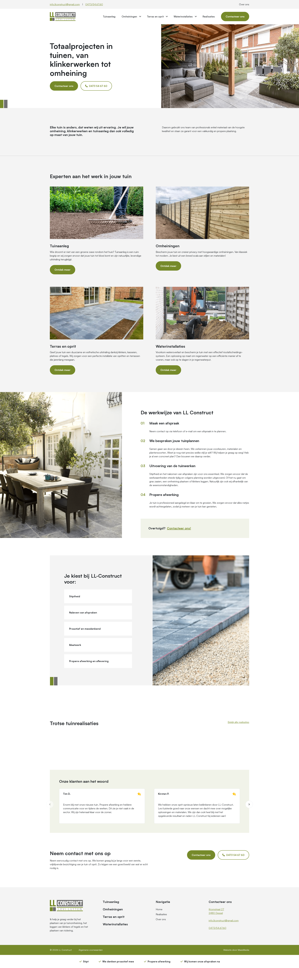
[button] (249, 804)
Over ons (244, 4)
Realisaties (209, 16)
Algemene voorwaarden (91, 950)
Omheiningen (129, 16)
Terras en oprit (155, 16)
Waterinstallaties (183, 16)
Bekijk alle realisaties (238, 722)
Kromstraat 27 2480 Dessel (216, 911)
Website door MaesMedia (236, 950)
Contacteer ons (235, 16)
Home (159, 909)
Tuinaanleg (109, 16)
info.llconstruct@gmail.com (65, 4)
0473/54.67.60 (94, 4)
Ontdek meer (63, 269)
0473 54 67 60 (97, 86)
